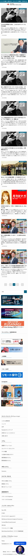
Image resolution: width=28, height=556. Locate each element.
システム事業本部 (6, 421)
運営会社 (4, 551)
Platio (3, 541)
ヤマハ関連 (4, 451)
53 (22, 284)
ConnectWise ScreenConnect (9, 522)
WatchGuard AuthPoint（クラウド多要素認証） (13, 531)
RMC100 (4, 525)
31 (17, 284)
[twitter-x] (11, 336)
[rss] (17, 336)
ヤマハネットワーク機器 (7, 528)
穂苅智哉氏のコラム (6, 457)
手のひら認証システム (7, 481)
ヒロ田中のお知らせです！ (8, 454)
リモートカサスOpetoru (7, 496)
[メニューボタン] (1, 4)
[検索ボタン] (26, 4)
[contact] (18, 336)
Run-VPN (4, 510)
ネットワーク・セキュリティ (8, 448)
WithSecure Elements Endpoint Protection (12, 519)
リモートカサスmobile (7, 499)
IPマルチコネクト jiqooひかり (8, 516)
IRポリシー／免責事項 (11, 551)
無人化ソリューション (7, 487)
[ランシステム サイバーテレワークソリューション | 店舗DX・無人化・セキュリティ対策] (14, 4)
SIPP (3, 427)
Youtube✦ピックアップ (7, 430)
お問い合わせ (5, 436)
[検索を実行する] (25, 291)
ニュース (4, 424)
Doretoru (4, 471)
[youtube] (15, 336)
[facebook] (9, 336)
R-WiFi (3, 513)
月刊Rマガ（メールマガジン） (8, 433)
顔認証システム (5, 484)
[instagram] (13, 336)
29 (10, 284)
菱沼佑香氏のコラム (6, 460)
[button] (20, 548)
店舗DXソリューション (7, 445)
